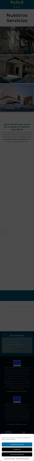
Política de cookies (9, 458)
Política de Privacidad (22, 458)
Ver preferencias (17, 454)
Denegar (17, 449)
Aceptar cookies (17, 444)
